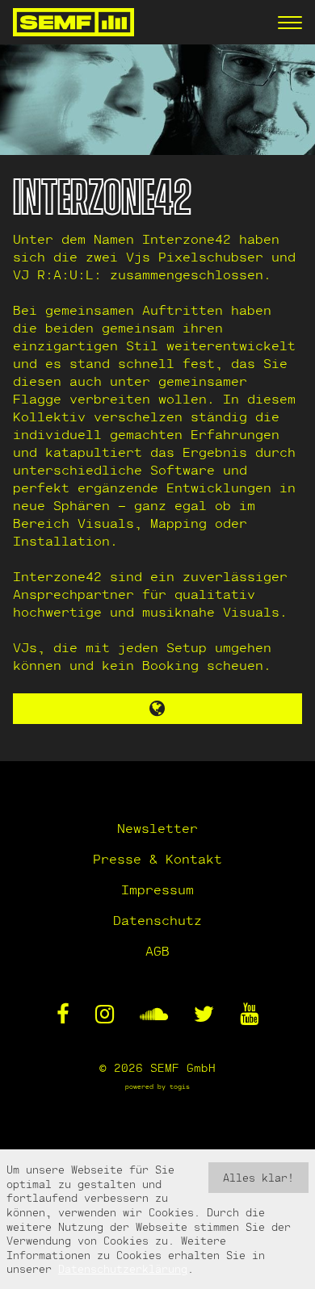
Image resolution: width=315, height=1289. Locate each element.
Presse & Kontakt (157, 858)
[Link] (158, 708)
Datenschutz (157, 919)
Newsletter (157, 827)
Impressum (157, 889)
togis (180, 1086)
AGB (157, 950)
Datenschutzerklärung (122, 1268)
